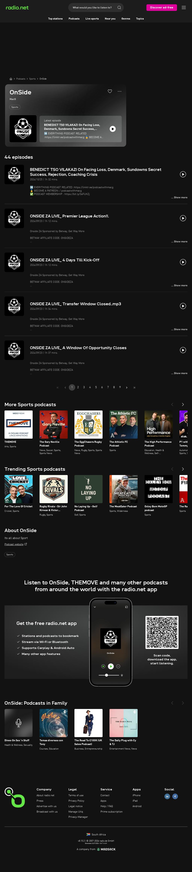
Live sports (92, 18)
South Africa (98, 834)
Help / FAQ (106, 806)
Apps (103, 801)
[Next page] (127, 388)
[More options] (119, 91)
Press (40, 801)
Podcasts (74, 18)
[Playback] (113, 129)
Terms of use (75, 795)
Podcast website (13, 544)
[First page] (58, 388)
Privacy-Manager (78, 817)
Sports (14, 107)
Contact (105, 795)
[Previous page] (65, 388)
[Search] (119, 7)
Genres (126, 18)
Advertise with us (46, 806)
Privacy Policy (76, 801)
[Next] (183, 402)
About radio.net (45, 795)
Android (137, 806)
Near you (110, 18)
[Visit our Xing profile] (175, 796)
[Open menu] (184, 7)
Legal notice (75, 806)
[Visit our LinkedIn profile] (167, 796)
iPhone (136, 795)
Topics (140, 18)
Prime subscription (111, 811)
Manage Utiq (75, 811)
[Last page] (134, 388)
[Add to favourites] (110, 91)
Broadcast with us (47, 811)
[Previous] (172, 402)
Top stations (55, 18)
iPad (135, 801)
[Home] (10, 78)
